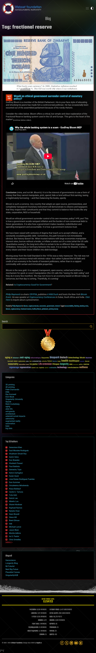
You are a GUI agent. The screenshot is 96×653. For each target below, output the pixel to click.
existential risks (36, 361)
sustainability (53, 368)
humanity (82, 361)
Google (59, 361)
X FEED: (34, 616)
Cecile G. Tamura (16, 492)
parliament (45, 309)
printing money (53, 309)
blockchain (89, 358)
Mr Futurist (10, 566)
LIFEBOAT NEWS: (54, 609)
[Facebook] (62, 643)
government (50, 306)
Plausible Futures (13, 572)
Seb (10, 524)
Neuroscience (75, 364)
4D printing (10, 387)
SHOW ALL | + (9, 542)
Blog (48, 19)
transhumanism (73, 367)
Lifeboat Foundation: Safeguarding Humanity (42, 8)
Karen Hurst (14, 476)
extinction (44, 361)
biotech (64, 357)
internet (57, 306)
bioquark (54, 357)
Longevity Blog (12, 563)
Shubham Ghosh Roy (18, 454)
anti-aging (25, 357)
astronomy (10, 419)
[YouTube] (76, 643)
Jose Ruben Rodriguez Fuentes (22, 479)
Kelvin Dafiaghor (16, 473)
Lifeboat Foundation (16, 643)
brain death (10, 361)
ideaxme (87, 361)
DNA (7, 392)
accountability (69, 306)
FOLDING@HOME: (33, 627)
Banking (76, 306)
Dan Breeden (14, 460)
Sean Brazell (14, 514)
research (33, 368)
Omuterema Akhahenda (19, 485)
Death (30, 361)
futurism (54, 361)
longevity (64, 364)
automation (10, 423)
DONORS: (40, 620)
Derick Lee (13, 498)
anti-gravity (10, 411)
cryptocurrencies (33, 306)
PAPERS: (52, 631)
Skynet (8, 402)
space (47, 368)
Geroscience (11, 560)
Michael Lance (15, 527)
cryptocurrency (15, 309)
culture (27, 361)
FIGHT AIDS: (35, 623)
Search (91, 326)
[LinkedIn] (71, 643)
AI (11, 358)
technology (62, 367)
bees (7, 426)
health (64, 361)
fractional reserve (26, 309)
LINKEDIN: (34, 613)
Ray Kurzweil (11, 394)
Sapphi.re (39, 643)
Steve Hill (13, 517)
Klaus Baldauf (15, 489)
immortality (13, 364)
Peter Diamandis (12, 389)
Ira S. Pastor (14, 536)
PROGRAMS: (53, 627)
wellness (83, 367)
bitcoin (26, 306)
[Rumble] (81, 643)
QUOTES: (52, 634)
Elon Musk (10, 397)
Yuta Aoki (13, 495)
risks (37, 367)
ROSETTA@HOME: (33, 631)
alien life (9, 409)
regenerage (14, 367)
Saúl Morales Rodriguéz (19, 450)
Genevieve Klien (15, 447)
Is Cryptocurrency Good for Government (32, 284)
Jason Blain (14, 530)
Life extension (45, 364)
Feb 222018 (9, 97)
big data (9, 428)
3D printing (10, 385)
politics (81, 364)
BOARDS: (52, 620)
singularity (41, 368)
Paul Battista (14, 466)
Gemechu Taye (15, 469)
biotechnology (73, 358)
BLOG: (51, 616)
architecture (10, 414)
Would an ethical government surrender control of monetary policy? (48, 97)
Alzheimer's (16, 358)
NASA (70, 364)
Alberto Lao (13, 501)
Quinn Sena (14, 457)
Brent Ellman (14, 520)
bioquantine (45, 358)
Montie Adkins (15, 533)
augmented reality (13, 421)
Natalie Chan (14, 511)
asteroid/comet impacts (15, 416)
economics (42, 306)
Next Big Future (12, 569)
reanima (86, 364)
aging (7, 357)
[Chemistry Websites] (48, 340)
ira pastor (34, 364)
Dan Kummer (14, 482)
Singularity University (14, 399)
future (49, 361)
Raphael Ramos (15, 508)
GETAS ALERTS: (54, 613)
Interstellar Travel (24, 364)
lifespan (55, 364)
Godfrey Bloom (36, 309)
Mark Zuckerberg (12, 404)
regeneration (25, 367)
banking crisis (84, 306)
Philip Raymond (13, 294)
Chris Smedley (15, 539)
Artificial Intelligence (35, 358)
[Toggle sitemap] (87, 8)
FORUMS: (42, 634)
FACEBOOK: (33, 609)
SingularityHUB (12, 575)
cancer (16, 361)
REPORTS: (52, 623)
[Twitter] (67, 643)
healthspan (74, 361)
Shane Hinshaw (15, 504)
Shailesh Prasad (15, 463)
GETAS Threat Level (48, 601)
